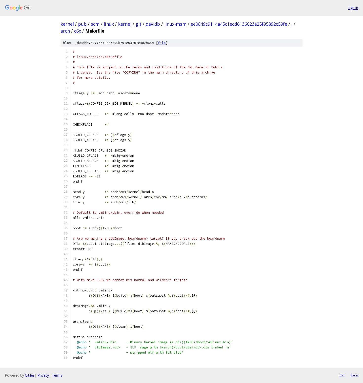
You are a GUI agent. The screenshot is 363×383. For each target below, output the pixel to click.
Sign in (353, 7)
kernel (67, 24)
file (162, 43)
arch (65, 31)
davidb (153, 24)
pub (82, 24)
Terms (57, 375)
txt (342, 375)
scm (95, 24)
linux (109, 24)
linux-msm (175, 24)
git (138, 24)
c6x (77, 31)
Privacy (43, 375)
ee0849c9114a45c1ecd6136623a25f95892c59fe (239, 24)
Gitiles (30, 375)
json (354, 375)
